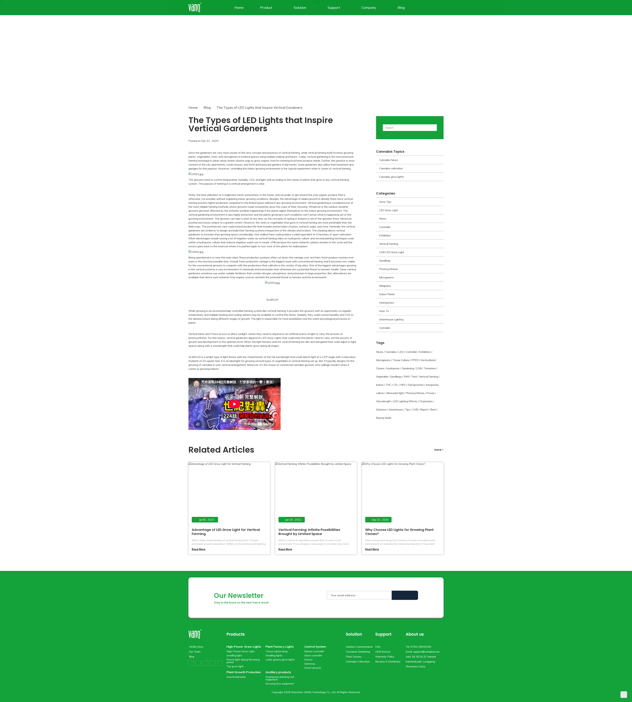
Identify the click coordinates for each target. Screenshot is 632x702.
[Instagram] (212, 663)
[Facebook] (190, 663)
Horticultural (428, 360)
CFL (395, 384)
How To (384, 311)
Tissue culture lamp (276, 651)
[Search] (437, 7)
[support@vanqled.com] (441, 7)
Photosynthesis (388, 269)
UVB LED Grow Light (391, 252)
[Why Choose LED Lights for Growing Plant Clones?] (402, 494)
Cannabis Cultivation (358, 661)
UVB (415, 409)
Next (621, 49)
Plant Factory (354, 656)
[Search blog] (433, 127)
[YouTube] (205, 663)
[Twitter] (198, 663)
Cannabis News (388, 160)
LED (401, 351)
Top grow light (234, 666)
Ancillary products (278, 672)
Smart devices (312, 667)
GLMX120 (272, 299)
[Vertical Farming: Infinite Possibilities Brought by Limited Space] (316, 494)
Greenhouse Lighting (391, 319)
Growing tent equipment (279, 683)
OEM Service (383, 651)
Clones (380, 368)
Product (266, 7)
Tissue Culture (401, 360)
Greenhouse (396, 409)
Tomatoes (430, 368)
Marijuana (385, 285)
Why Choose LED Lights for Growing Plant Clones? (399, 531)
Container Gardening (358, 651)
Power (430, 393)
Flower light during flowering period (243, 661)
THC (388, 384)
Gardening (408, 368)
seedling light (234, 655)
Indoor (379, 384)
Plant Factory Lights (279, 646)
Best (433, 409)
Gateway (309, 663)
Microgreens (386, 277)
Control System (315, 646)
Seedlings (385, 260)
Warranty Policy (384, 656)
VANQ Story (196, 646)
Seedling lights (273, 655)
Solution (300, 7)
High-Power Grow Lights (243, 646)
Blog (401, 7)
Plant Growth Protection (243, 672)
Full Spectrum (415, 384)
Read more (199, 549)
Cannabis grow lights (391, 176)
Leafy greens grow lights (280, 659)
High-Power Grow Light (240, 651)
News (382, 218)
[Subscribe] (405, 595)
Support (334, 7)
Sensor (308, 659)
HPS (403, 384)
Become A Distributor (387, 661)
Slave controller (313, 655)
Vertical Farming (388, 243)
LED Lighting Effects (405, 401)
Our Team (194, 651)
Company (369, 7)
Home (239, 7)
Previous (11, 49)
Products (235, 634)
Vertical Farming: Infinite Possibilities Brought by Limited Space (309, 531)
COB (419, 368)
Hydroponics (386, 302)
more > (439, 450)
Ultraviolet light (395, 393)
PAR (406, 376)
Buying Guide (383, 417)
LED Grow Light (388, 210)
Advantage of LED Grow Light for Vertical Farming (226, 531)
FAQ (378, 646)
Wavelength (383, 401)
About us (415, 634)
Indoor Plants (387, 294)
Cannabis (384, 327)
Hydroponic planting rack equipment (280, 678)
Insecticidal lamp (236, 676)
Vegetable (382, 376)
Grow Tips (385, 201)
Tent (414, 376)
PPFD (415, 360)
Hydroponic (393, 368)
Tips (407, 409)
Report (424, 409)
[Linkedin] (219, 663)
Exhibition (385, 235)
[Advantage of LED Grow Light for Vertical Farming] (229, 494)
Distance (381, 409)
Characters (426, 401)
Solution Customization (359, 646)
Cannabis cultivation (391, 168)
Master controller (314, 651)
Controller (385, 227)
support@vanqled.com (426, 651)
